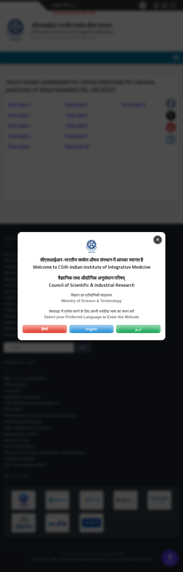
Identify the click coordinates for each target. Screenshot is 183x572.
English (91, 328)
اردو (138, 328)
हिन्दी (44, 328)
